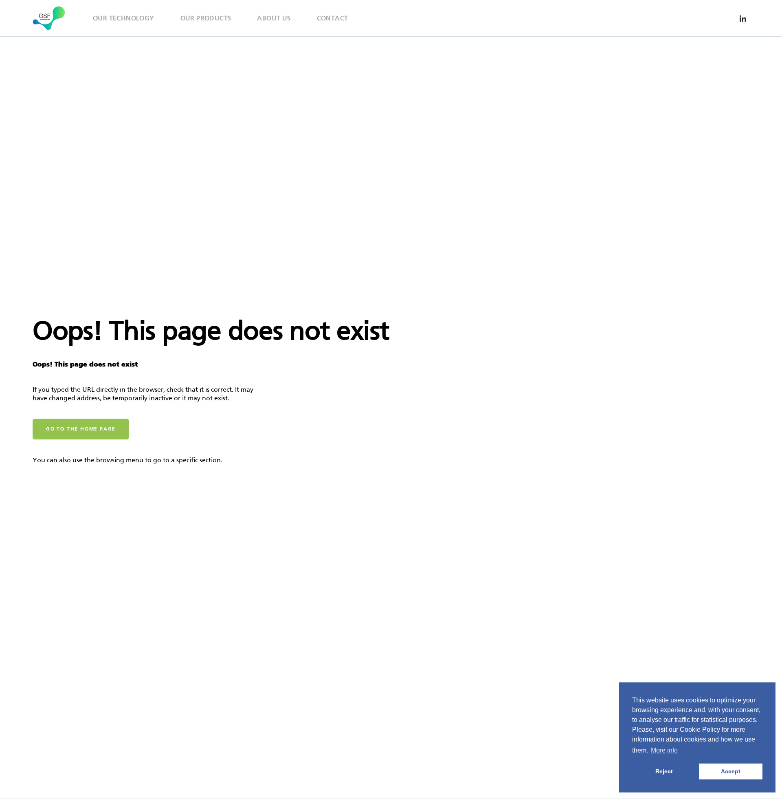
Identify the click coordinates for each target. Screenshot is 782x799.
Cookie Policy (700, 729)
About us (273, 18)
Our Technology (123, 18)
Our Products (205, 18)
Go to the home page (81, 429)
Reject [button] (664, 771)
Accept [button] (730, 771)
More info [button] (664, 750)
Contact (332, 18)
